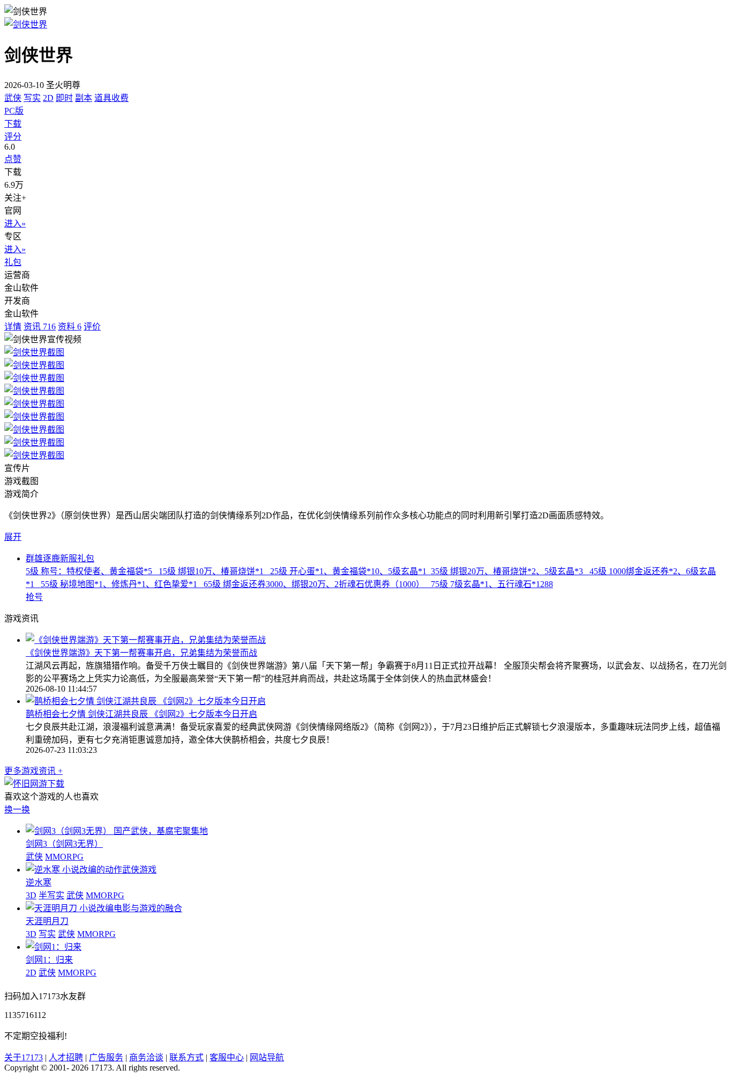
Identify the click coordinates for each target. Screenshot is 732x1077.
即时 (64, 97)
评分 (12, 136)
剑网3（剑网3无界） (64, 843)
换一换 (17, 809)
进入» (15, 223)
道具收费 (111, 97)
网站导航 (267, 1057)
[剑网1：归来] (53, 946)
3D (31, 895)
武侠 (12, 97)
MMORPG (64, 856)
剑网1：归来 (49, 959)
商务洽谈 (146, 1057)
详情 (12, 326)
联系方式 (186, 1057)
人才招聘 (66, 1057)
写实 (32, 97)
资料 (69, 326)
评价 (92, 326)
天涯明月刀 (47, 921)
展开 (12, 536)
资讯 (40, 326)
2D (48, 97)
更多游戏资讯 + (33, 770)
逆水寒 (38, 882)
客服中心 (227, 1057)
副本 (83, 97)
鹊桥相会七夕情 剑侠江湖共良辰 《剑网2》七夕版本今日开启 (141, 714)
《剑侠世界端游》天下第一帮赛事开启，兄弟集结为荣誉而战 (141, 652)
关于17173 (23, 1057)
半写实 (51, 895)
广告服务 (106, 1057)
